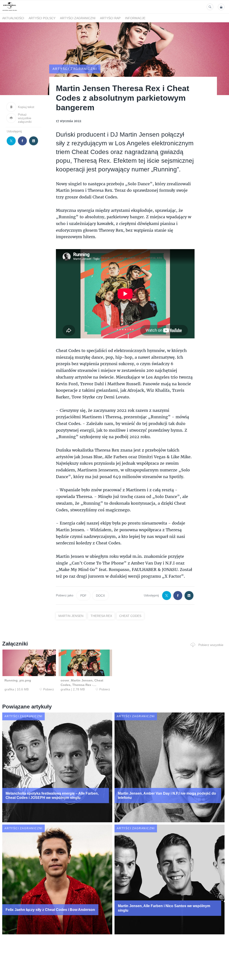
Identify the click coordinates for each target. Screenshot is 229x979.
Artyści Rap (110, 18)
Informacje (135, 18)
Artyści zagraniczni (77, 18)
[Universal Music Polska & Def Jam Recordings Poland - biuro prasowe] (9, 11)
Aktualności (13, 18)
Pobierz (48, 689)
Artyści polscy (42, 18)
